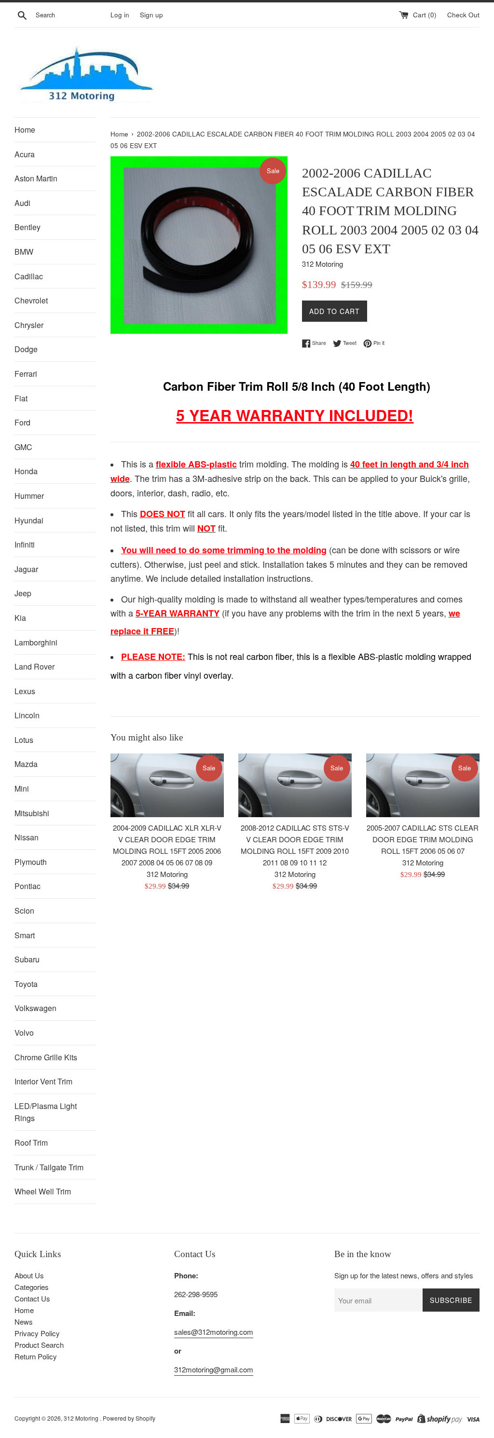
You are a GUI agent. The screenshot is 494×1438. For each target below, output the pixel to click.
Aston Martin (35, 178)
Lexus (24, 691)
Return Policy (35, 1356)
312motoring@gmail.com (213, 1369)
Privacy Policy (37, 1333)
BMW (23, 251)
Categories (31, 1287)
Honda (26, 471)
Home (24, 129)
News (23, 1321)
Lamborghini (35, 642)
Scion (24, 910)
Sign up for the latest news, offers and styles (403, 1275)
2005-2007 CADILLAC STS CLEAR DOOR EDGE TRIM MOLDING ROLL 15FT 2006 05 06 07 (423, 839)
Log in (119, 14)
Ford (22, 422)
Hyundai (28, 520)
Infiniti (24, 544)
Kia (20, 617)
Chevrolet (31, 300)
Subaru (27, 959)
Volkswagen (35, 1007)
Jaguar (26, 569)
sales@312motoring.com (213, 1332)
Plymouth (30, 861)
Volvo (24, 1032)
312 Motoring (82, 1418)
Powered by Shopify (129, 1418)
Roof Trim (31, 1142)
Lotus (23, 739)
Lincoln (27, 715)
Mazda (26, 763)
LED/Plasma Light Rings (45, 1112)
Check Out (463, 14)
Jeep (22, 593)
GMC (23, 446)
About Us (29, 1275)
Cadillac (28, 276)
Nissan (26, 837)
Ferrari (25, 373)
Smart (24, 935)
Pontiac (27, 885)
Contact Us (32, 1298)
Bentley (27, 227)
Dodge (26, 349)
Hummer (29, 495)
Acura (24, 154)
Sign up (151, 14)
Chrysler (28, 324)
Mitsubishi (31, 813)
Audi (22, 202)
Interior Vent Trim (43, 1081)
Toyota (26, 983)
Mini (21, 788)
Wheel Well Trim (42, 1191)
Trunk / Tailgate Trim (48, 1167)
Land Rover (34, 666)
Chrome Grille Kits (45, 1057)
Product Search (39, 1345)
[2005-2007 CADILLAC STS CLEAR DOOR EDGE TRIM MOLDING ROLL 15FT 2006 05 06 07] (423, 785)
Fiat (20, 398)
